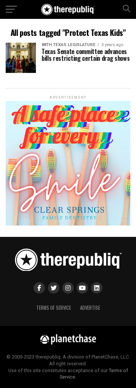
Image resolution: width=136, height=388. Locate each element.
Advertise (90, 307)
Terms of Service (53, 307)
